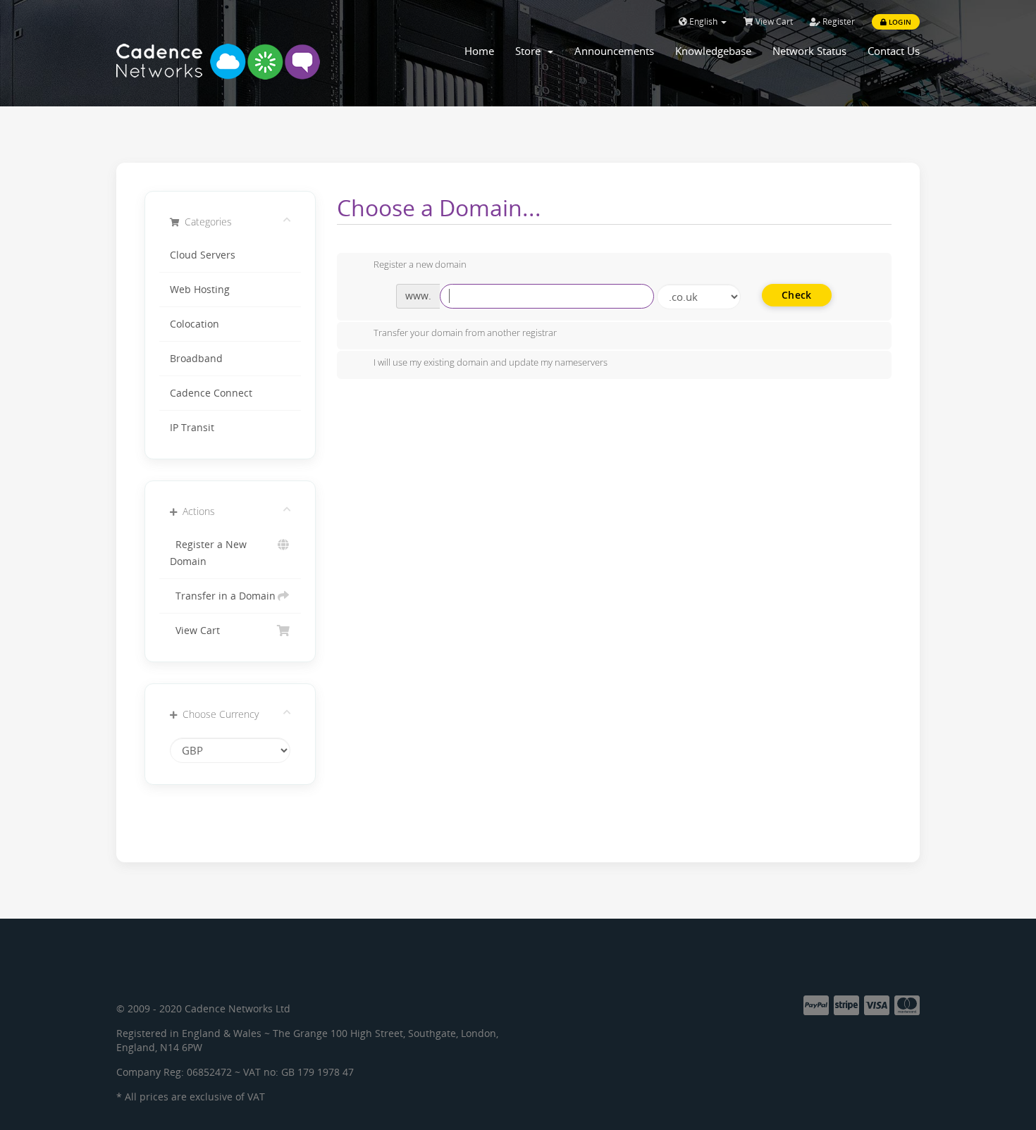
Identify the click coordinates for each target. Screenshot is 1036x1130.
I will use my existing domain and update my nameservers (491, 362)
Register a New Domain (208, 553)
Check (796, 295)
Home (479, 51)
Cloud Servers (202, 255)
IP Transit (192, 427)
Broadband (196, 358)
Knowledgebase (713, 51)
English (703, 21)
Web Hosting (200, 289)
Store (530, 51)
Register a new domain (420, 264)
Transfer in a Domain (223, 596)
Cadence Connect (211, 393)
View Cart (773, 21)
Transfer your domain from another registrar (465, 333)
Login (899, 22)
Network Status (809, 51)
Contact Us (894, 51)
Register (837, 21)
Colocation (194, 324)
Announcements (614, 51)
